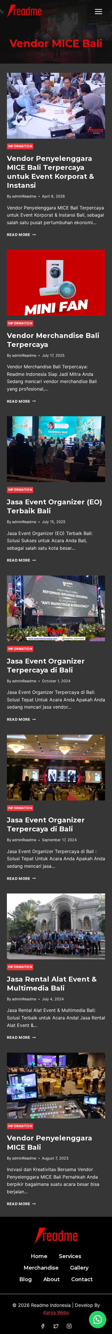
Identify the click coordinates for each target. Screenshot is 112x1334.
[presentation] (56, 106)
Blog (25, 1279)
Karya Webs (56, 1312)
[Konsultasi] (97, 1319)
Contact (82, 1279)
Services (70, 1256)
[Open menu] (98, 11)
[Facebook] (43, 1326)
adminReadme (24, 196)
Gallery (79, 1268)
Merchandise (41, 1268)
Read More (21, 235)
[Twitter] (56, 1326)
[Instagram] (69, 1326)
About (51, 1279)
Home (39, 1256)
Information (20, 146)
